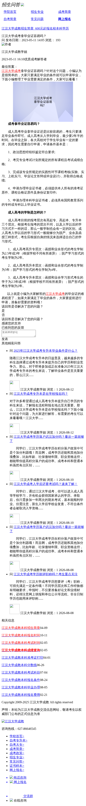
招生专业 (37, 11)
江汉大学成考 (11, 71)
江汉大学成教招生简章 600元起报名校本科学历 (35, 28)
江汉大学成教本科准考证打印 (22, 657)
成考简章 (64, 11)
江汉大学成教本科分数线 (19, 665)
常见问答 (17, 761)
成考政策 (17, 753)
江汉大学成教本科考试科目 (21, 672)
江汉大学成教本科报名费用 (21, 694)
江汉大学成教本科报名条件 (21, 680)
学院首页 (10, 11)
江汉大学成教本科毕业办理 (21, 687)
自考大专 (17, 744)
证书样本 (17, 765)
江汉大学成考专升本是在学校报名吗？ (41, 393)
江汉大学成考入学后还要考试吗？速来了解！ (46, 484)
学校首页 (17, 736)
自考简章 (10, 19)
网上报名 (64, 19)
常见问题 (37, 19)
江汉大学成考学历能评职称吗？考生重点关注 (46, 574)
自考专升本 (18, 740)
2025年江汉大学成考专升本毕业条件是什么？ (46, 350)
